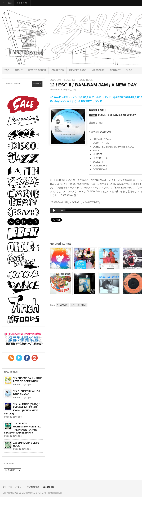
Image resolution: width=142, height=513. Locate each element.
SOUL (53, 80)
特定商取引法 (33, 487)
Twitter (19, 358)
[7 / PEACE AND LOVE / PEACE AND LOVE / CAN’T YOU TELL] (85, 258)
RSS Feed (11, 358)
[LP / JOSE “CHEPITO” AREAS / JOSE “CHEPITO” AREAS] (61, 258)
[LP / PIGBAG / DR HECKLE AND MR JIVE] (85, 283)
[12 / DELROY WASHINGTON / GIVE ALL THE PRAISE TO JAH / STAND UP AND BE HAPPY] (7, 425)
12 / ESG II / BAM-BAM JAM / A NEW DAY (93, 84)
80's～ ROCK (78, 80)
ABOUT (19, 70)
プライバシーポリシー (13, 487)
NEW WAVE (62, 305)
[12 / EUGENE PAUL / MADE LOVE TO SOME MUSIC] (7, 380)
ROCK (89, 80)
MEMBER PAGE (77, 70)
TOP (7, 70)
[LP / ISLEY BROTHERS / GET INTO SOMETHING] (110, 258)
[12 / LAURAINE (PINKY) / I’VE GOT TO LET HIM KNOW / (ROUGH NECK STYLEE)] (7, 406)
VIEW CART (98, 70)
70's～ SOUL (63, 80)
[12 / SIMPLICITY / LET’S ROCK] (7, 445)
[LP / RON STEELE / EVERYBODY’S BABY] (61, 283)
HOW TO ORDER (37, 70)
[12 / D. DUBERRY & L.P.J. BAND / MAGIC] (7, 393)
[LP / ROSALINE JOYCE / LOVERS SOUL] (110, 283)
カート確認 (7, 3)
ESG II (102, 110)
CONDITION (57, 70)
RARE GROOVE (78, 305)
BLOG (129, 70)
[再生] (54, 210)
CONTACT (115, 70)
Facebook (27, 358)
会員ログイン (22, 3)
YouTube (35, 358)
